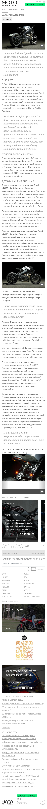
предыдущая (10, 553)
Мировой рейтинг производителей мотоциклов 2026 (18, 747)
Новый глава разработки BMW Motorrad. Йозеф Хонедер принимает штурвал (20, 777)
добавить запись (35, 5)
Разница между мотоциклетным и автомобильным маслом (17, 722)
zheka (32, 537)
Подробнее (27, 534)
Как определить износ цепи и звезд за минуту (23, 703)
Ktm (25, 577)
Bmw (4, 574)
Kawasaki (6, 580)
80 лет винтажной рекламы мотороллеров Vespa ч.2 (21, 708)
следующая (37, 553)
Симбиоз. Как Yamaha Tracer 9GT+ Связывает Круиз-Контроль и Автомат (23, 771)
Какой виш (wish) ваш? (12, 700)
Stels (4, 590)
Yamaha (5, 584)
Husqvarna (29, 584)
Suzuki (27, 580)
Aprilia (27, 590)
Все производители (10, 601)
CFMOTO (6, 593)
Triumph (28, 593)
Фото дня (17, 609)
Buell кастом (12, 515)
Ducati (27, 574)
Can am (27, 587)
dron (8, 629)
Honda (5, 577)
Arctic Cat (7, 597)
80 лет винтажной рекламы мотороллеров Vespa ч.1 (21, 715)
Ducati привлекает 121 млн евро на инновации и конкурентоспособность (19, 737)
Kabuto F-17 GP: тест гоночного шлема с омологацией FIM (21, 673)
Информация (21, 802)
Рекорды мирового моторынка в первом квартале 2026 (20, 754)
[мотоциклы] (9, 3)
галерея (7, 19)
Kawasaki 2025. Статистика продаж (18, 786)
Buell (17, 53)
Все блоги (6, 728)
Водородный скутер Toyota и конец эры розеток (20, 760)
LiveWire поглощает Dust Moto (16, 766)
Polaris (5, 587)
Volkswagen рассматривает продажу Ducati (22, 742)
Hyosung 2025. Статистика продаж (18, 783)
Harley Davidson (32, 597)
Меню (38, 2)
